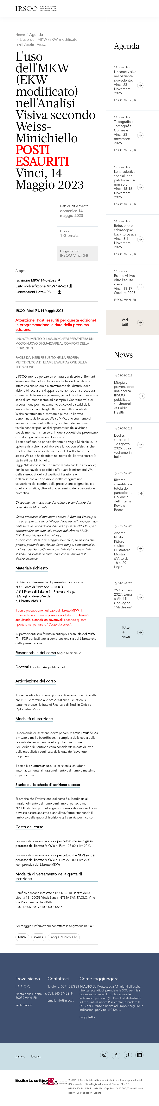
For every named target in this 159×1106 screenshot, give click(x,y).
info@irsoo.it (65, 1000)
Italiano (20, 1056)
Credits (97, 1093)
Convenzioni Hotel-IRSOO (36, 292)
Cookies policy (84, 1093)
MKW (22, 937)
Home (20, 35)
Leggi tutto (87, 1017)
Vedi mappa (24, 1005)
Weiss (38, 937)
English (36, 1056)
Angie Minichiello (63, 937)
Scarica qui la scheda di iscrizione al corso (48, 785)
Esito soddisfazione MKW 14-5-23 (42, 286)
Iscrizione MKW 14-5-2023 (36, 280)
